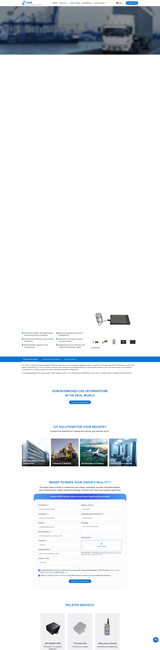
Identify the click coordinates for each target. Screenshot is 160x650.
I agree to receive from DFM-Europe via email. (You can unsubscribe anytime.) (75, 575)
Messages (84, 523)
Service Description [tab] (30, 359)
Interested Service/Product (92, 514)
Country (42, 541)
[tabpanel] (35, 452)
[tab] (95, 342)
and (46, 572)
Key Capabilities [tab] (70, 359)
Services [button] (62, 3)
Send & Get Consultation (80, 581)
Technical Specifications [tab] (51, 359)
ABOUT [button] (55, 3)
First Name (43, 505)
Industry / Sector (87, 505)
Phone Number (44, 532)
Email (41, 523)
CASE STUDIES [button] (75, 3)
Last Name (43, 514)
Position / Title (43, 558)
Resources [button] (86, 3)
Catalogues (99, 3)
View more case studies (80, 402)
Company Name (44, 549)
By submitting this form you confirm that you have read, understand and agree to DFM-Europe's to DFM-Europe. (79, 571)
